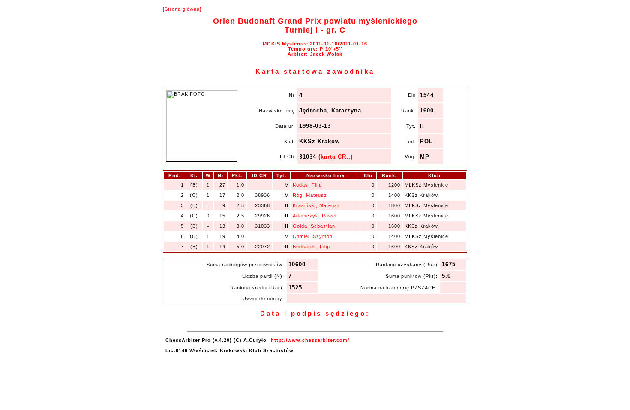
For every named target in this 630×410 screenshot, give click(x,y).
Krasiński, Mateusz (316, 205)
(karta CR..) (335, 157)
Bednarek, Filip (311, 246)
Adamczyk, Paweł (314, 215)
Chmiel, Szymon (313, 236)
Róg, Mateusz (310, 195)
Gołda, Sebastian (314, 226)
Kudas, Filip (307, 184)
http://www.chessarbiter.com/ (310, 340)
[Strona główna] (182, 9)
